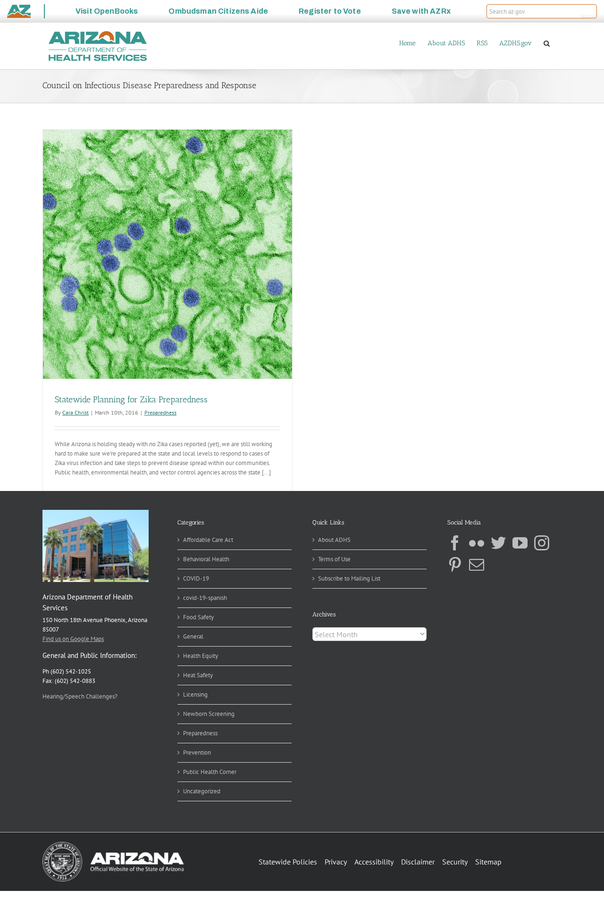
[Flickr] (476, 542)
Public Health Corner (209, 772)
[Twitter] (498, 542)
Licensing (195, 694)
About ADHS (334, 540)
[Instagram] (541, 542)
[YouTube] (520, 542)
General (193, 636)
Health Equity (200, 656)
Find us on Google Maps (73, 639)
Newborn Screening (209, 714)
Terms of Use (334, 559)
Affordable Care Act (208, 540)
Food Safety (198, 617)
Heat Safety (198, 675)
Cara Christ (75, 412)
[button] (589, 11)
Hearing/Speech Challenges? (79, 696)
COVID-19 (196, 578)
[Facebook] (454, 542)
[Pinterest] (454, 564)
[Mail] (476, 564)
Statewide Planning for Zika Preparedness (131, 399)
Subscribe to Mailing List (349, 578)
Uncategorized (201, 791)
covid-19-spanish (205, 598)
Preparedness (160, 412)
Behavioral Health (206, 559)
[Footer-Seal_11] (113, 845)
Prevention (197, 752)
